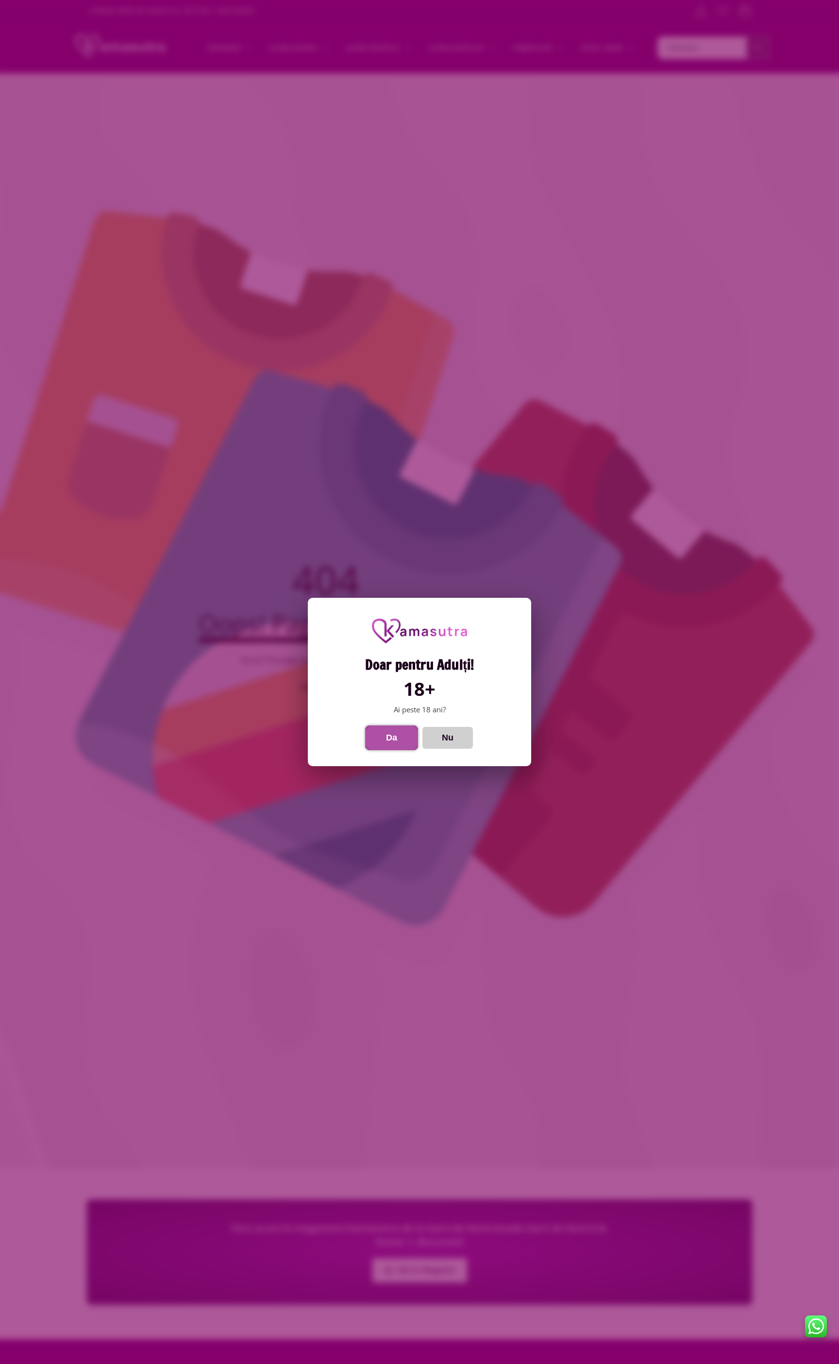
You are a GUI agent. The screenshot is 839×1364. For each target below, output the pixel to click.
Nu (447, 737)
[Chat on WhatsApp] (816, 1326)
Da (391, 737)
